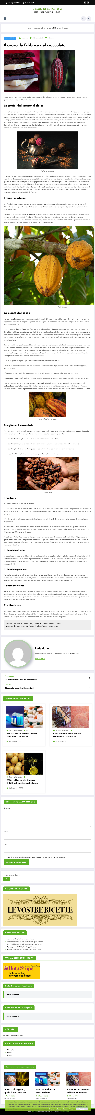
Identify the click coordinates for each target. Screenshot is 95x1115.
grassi (32, 383)
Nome (6, 831)
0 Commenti (51, 38)
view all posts (40, 658)
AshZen (9, 939)
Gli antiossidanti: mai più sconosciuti (21, 679)
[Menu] (5, 18)
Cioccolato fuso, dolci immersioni (19, 688)
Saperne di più (9, 38)
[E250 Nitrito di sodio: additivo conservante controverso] (71, 717)
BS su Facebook (13, 994)
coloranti (56, 383)
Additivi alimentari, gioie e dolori (32, 942)
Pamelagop (10, 947)
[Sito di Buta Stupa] (21, 971)
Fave (59, 624)
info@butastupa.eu (17, 1035)
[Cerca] (83, 19)
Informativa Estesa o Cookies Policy (61, 1109)
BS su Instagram (13, 1016)
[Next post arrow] (89, 687)
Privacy (9, 1052)
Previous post (9, 676)
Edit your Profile (69, 653)
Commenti (7, 808)
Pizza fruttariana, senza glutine (24, 939)
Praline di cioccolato (23, 624)
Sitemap (9, 1055)
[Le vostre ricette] (40, 909)
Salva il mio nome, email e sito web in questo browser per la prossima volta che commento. (36, 857)
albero (15, 319)
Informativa (10, 1050)
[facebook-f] (85, 2)
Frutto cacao (53, 626)
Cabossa (52, 624)
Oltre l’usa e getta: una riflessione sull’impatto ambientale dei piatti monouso (82, 1091)
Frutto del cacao (41, 624)
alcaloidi (48, 383)
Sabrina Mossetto (15, 730)
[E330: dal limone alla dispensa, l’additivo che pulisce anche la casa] (24, 764)
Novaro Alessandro (13, 950)
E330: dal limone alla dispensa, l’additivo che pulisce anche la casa (22, 781)
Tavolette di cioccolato (36, 626)
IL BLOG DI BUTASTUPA (47, 9)
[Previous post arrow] (89, 678)
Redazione (25, 38)
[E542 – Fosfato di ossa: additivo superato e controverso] (24, 717)
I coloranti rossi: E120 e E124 (31, 950)
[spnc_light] (88, 18)
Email (5, 844)
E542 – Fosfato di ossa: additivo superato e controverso (22, 735)
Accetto (82, 1109)
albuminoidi (40, 383)
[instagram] (88, 2)
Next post (8, 684)
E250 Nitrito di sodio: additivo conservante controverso (67, 735)
